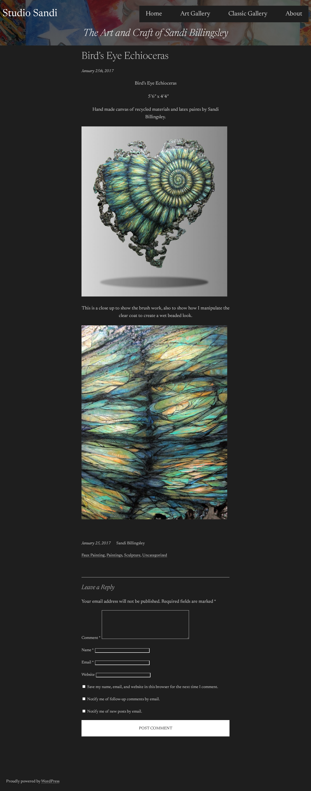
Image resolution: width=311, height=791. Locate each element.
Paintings (114, 555)
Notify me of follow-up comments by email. (123, 699)
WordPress (50, 781)
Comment (91, 638)
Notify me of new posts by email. (114, 712)
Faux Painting (93, 555)
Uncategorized (154, 555)
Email (88, 662)
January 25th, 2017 (98, 71)
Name (88, 650)
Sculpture (132, 555)
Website (88, 675)
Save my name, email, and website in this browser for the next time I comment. (152, 687)
